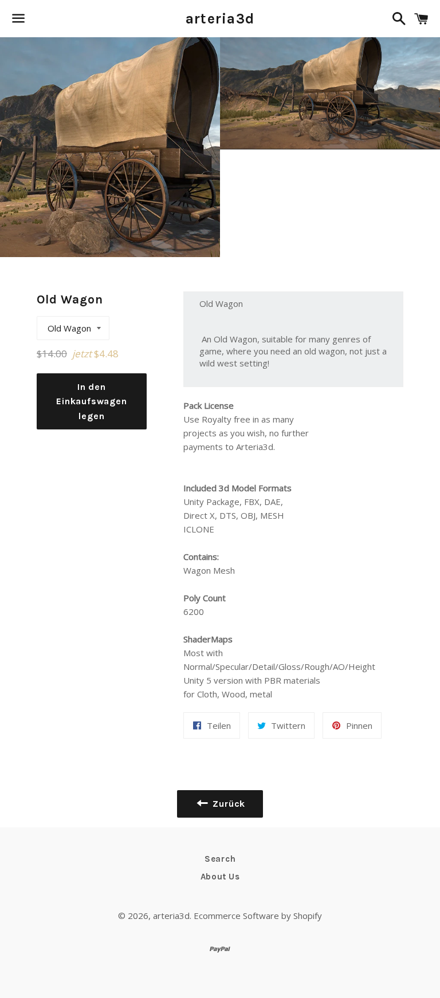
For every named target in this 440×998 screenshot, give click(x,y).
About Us (220, 876)
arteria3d (220, 18)
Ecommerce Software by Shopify (258, 915)
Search (220, 859)
